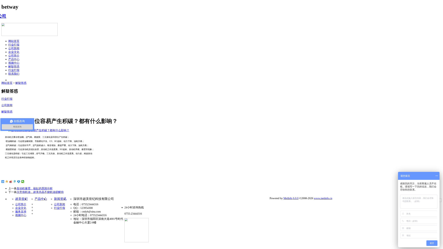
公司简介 (13, 55)
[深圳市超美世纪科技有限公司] (3, 16)
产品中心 (13, 59)
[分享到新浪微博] (10, 181)
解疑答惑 (13, 66)
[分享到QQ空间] (6, 181)
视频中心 (13, 62)
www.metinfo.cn (323, 198)
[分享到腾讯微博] (14, 181)
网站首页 (13, 41)
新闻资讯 (60, 199)
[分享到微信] (22, 181)
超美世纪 (21, 199)
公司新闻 (13, 48)
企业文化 (13, 51)
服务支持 (20, 211)
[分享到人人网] (18, 181)
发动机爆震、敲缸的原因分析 (35, 188)
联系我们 (13, 73)
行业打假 (13, 44)
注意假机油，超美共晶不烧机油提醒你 (40, 192)
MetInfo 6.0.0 (291, 198)
